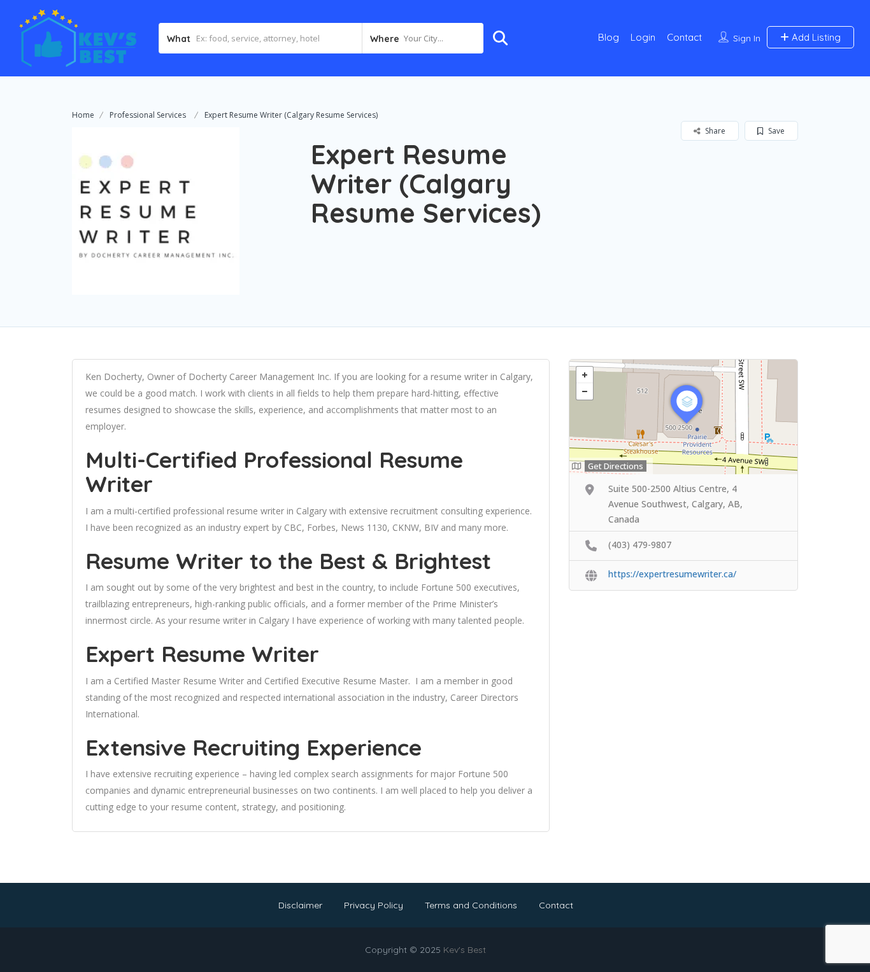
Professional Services (148, 114)
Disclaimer (300, 905)
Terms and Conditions (471, 905)
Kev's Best (464, 949)
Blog (608, 37)
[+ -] (683, 417)
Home (83, 114)
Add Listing (815, 37)
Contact (684, 37)
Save (775, 130)
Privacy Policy (373, 905)
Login (643, 37)
